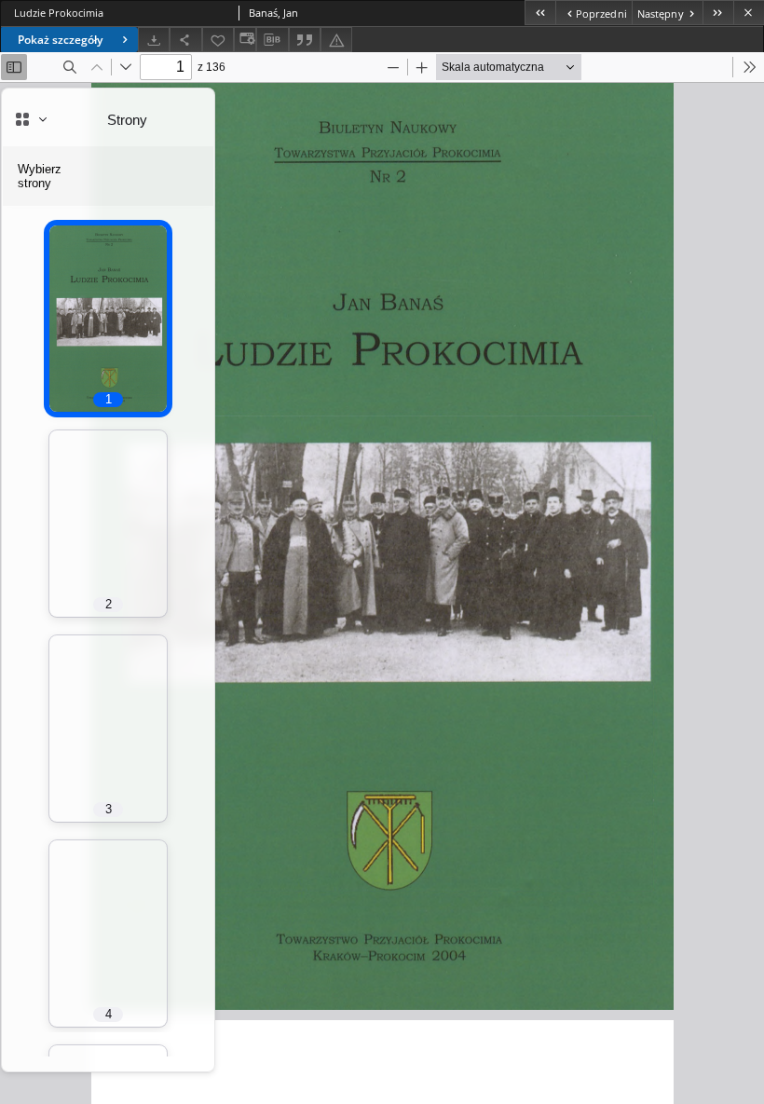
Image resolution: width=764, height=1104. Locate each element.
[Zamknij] (748, 12)
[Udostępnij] (185, 39)
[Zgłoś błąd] (336, 39)
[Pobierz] (154, 39)
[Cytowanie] (305, 39)
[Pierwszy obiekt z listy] (540, 12)
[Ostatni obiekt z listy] (718, 12)
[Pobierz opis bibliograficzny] (272, 40)
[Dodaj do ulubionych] (218, 39)
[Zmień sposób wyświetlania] (245, 39)
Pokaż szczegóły (60, 40)
